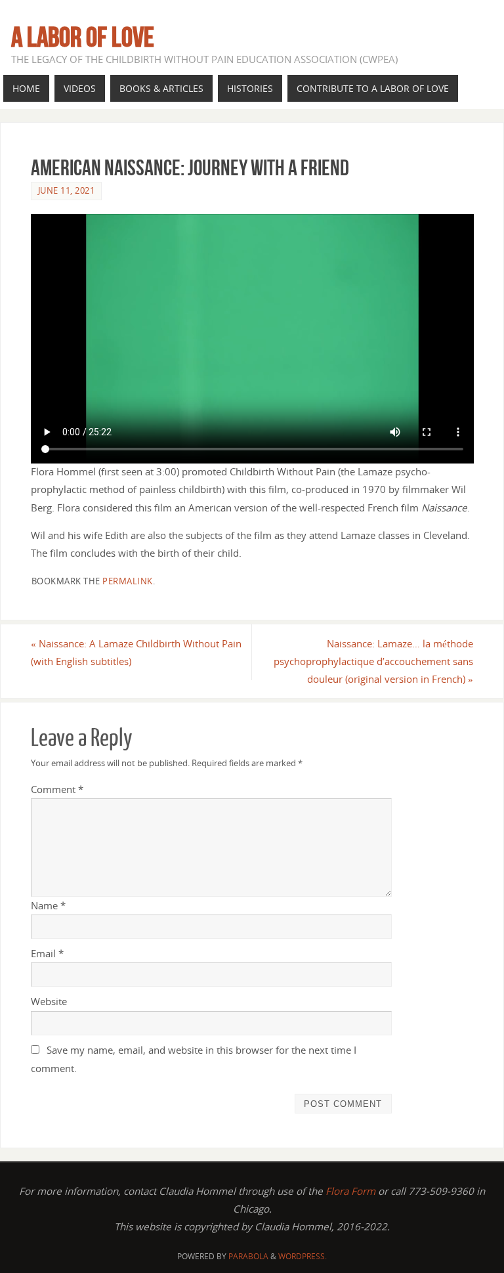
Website (49, 1001)
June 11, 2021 (66, 190)
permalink (127, 581)
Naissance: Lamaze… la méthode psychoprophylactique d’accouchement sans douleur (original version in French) (373, 661)
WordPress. (302, 1256)
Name (48, 905)
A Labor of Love (82, 36)
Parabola (248, 1256)
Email (47, 953)
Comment (57, 789)
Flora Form (350, 1190)
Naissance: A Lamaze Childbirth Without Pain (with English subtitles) (136, 652)
